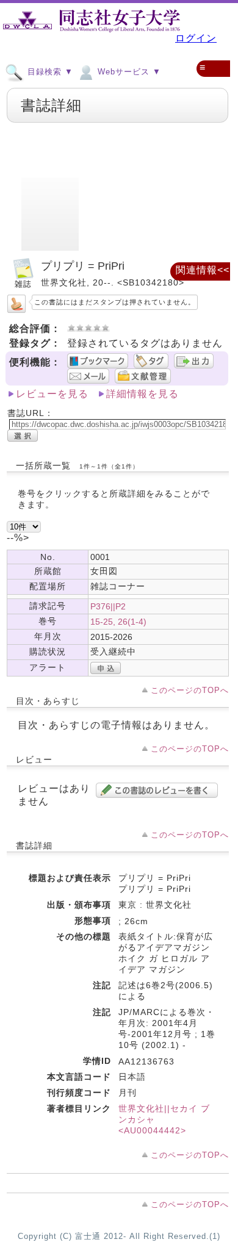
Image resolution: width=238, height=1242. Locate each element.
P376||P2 (108, 606)
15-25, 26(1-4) (118, 621)
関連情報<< (202, 270)
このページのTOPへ (190, 690)
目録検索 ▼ (48, 71)
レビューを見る (52, 394)
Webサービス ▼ (128, 71)
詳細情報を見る (142, 394)
